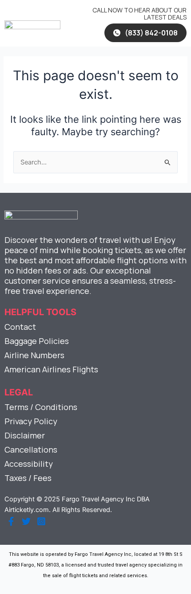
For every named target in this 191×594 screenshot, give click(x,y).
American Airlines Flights (51, 369)
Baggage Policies (36, 341)
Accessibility (28, 463)
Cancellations (30, 449)
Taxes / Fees (28, 478)
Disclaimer (24, 435)
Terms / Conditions (40, 407)
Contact (20, 326)
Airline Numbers (34, 355)
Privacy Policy (30, 421)
